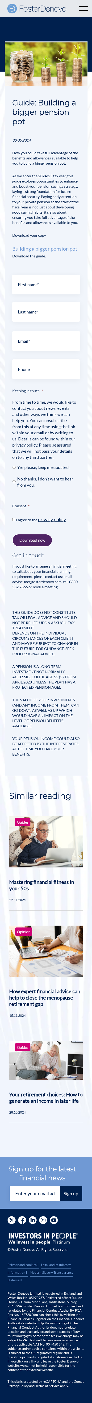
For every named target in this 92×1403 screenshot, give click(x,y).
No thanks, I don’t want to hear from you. (45, 482)
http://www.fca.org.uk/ (54, 1323)
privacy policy (52, 519)
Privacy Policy (18, 1386)
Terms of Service (47, 1386)
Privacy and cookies (23, 1265)
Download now (32, 540)
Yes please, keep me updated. (43, 467)
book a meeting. (45, 587)
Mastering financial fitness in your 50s (41, 885)
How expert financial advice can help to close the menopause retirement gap (44, 997)
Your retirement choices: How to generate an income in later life (46, 1097)
